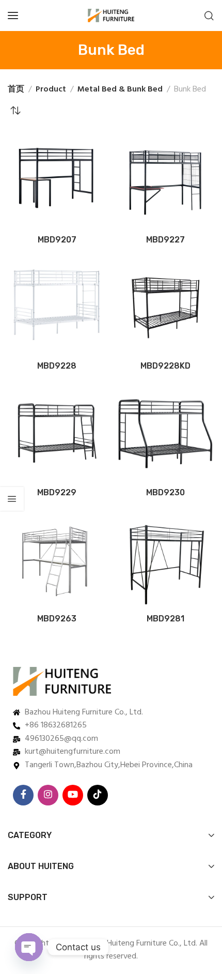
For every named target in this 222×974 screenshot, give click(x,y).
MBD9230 (165, 492)
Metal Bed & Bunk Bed (120, 89)
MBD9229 (56, 492)
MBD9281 (165, 618)
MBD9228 (56, 366)
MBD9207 (57, 240)
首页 (16, 89)
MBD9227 (165, 240)
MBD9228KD (165, 366)
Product (51, 89)
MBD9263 (56, 618)
